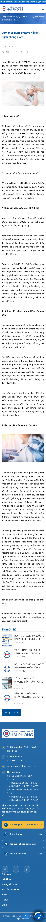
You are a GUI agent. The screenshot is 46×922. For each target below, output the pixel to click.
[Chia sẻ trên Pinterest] (28, 52)
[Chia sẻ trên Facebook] (16, 52)
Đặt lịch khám (11, 712)
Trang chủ (6, 16)
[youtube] (16, 869)
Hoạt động (15, 16)
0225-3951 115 (14, 760)
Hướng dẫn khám (10, 884)
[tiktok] (27, 869)
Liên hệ (5, 905)
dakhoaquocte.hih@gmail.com (21, 766)
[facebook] (5, 869)
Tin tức (5, 899)
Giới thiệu (6, 874)
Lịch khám (7, 879)
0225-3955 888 (14, 756)
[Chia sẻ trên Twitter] (22, 52)
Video (4, 894)
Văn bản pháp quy (10, 889)
